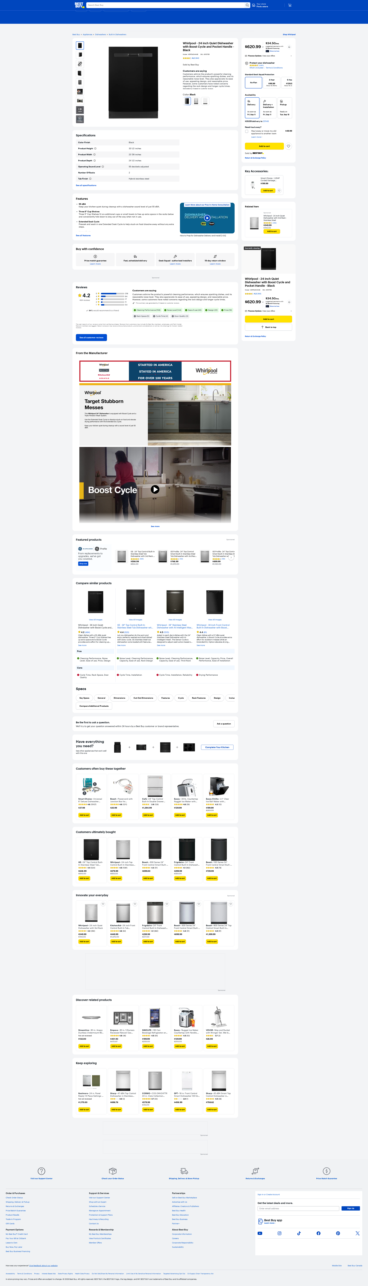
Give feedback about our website (43, 1266)
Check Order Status (14, 1197)
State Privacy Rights (65, 1274)
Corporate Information (182, 1234)
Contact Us (94, 1223)
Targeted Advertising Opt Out (174, 1274)
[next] (233, 101)
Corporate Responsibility (182, 1243)
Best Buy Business (179, 1219)
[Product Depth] (94, 160)
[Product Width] (94, 154)
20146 (266, 121)
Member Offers (95, 1243)
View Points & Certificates (100, 1238)
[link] (91, 337)
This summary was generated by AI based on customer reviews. (158, 303)
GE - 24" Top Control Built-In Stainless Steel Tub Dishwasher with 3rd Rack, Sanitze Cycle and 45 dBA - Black (135, 626)
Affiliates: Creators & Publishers (185, 1206)
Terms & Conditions (274, 68)
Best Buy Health (179, 1210)
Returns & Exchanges (15, 1206)
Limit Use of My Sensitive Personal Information (143, 1274)
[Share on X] (357, 1233)
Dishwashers (100, 34)
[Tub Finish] (90, 179)
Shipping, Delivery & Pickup (17, 1202)
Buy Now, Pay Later (14, 1247)
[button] (260, 5)
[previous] (184, 101)
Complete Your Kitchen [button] (217, 747)
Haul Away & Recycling (99, 1219)
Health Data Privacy (82, 1274)
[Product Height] (95, 148)
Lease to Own (11, 1243)
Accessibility (10, 1274)
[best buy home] (80, 5)
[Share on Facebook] (318, 1233)
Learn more (269, 1223)
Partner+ (176, 1223)
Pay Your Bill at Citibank (16, 1238)
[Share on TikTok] (299, 1233)
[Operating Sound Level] (103, 166)
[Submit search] (247, 5)
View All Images (95, 620)
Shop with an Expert (97, 1202)
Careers (175, 1238)
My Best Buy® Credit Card (17, 1234)
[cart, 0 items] (290, 5)
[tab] (84, 697)
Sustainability (178, 1247)
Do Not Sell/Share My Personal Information (108, 1274)
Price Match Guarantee (16, 1210)
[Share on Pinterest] (338, 1233)
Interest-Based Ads (49, 1274)
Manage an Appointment (100, 1210)
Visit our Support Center (99, 1197)
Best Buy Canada (355, 1266)
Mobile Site (337, 1266)
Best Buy (76, 34)
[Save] (288, 146)
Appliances (87, 34)
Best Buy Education (180, 1215)
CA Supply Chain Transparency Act (200, 1274)
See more (155, 526)
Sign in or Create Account (269, 1194)
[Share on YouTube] (260, 1233)
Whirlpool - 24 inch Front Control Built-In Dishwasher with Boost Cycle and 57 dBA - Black (213, 626)
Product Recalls (12, 1215)
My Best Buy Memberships (100, 1234)
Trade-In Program (13, 1219)
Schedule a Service (97, 1206)
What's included (256, 68)
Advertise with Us (179, 1202)
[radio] (252, 107)
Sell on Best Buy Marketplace (184, 1197)
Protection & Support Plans (101, 1215)
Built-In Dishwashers (117, 34)
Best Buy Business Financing (18, 1251)
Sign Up (350, 1208)
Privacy (37, 1274)
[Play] (207, 218)
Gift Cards (10, 1223)
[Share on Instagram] (279, 1233)
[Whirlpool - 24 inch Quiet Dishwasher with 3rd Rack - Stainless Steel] (254, 223)
